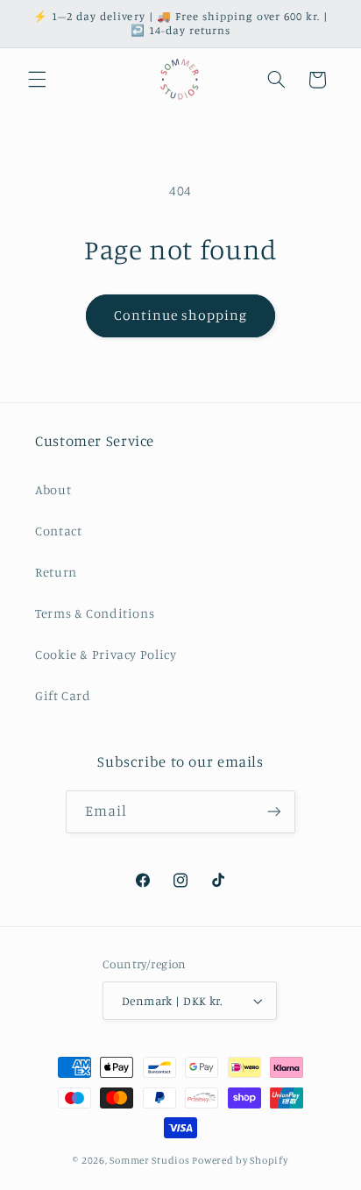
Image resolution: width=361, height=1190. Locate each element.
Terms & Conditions (94, 613)
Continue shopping (181, 315)
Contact (58, 530)
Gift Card (63, 695)
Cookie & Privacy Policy (106, 654)
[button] (37, 80)
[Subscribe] (274, 811)
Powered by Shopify (239, 1160)
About (53, 489)
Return (56, 571)
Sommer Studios (151, 1160)
